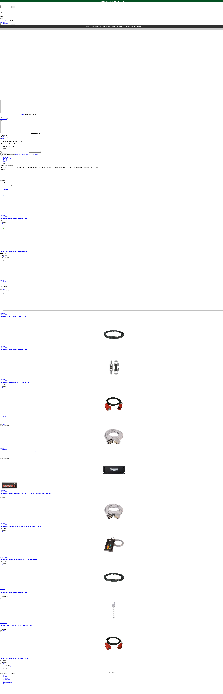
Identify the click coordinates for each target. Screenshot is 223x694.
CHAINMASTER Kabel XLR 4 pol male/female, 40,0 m (13, 316)
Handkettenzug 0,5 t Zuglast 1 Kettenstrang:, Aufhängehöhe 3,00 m (16, 625)
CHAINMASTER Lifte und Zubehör (23, 99)
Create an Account (6, 12)
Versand (3, 117)
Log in (2, 18)
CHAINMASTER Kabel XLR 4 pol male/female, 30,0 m (13, 284)
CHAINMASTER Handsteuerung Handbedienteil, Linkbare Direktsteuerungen (19, 559)
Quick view (2, 215)
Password (2, 16)
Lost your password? (4, 20)
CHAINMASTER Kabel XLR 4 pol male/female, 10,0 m (13, 218)
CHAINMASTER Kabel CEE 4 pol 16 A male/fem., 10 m (14, 419)
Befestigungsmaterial (118, 26)
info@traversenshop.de (17, 2)
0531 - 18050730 (5, 2)
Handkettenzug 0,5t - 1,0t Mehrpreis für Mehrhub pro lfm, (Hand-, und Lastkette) (15, 134)
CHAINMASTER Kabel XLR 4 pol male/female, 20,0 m (13, 251)
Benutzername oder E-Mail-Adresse (7, 14)
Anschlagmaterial (105, 26)
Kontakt (11, 666)
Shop (5, 99)
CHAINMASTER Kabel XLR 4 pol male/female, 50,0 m (13, 349)
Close (1, 692)
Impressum (2, 666)
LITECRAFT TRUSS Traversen (91, 26)
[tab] (113, 157)
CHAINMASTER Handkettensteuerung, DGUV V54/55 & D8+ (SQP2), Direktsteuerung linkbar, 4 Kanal (25, 493)
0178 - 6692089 (5, 3)
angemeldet (6, 189)
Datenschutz (7, 666)
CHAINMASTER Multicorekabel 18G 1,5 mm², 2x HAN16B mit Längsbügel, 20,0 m (20, 526)
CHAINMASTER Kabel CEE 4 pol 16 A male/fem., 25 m (14, 658)
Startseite (2, 99)
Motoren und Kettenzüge (11, 99)
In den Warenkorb (4, 153)
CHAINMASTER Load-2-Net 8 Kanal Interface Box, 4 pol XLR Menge (15, 151)
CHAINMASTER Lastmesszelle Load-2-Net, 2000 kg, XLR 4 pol (12, 114)
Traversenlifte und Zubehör (133, 26)
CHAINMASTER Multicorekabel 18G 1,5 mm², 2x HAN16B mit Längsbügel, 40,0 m (20, 451)
